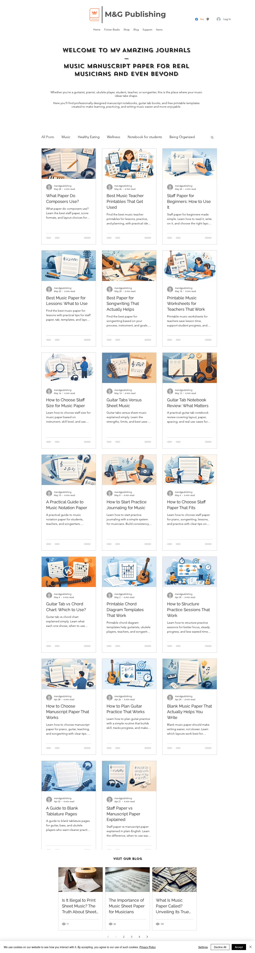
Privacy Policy (147, 947)
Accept (239, 947)
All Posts (47, 137)
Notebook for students (145, 137)
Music (66, 137)
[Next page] (147, 936)
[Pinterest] (208, 19)
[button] (212, 138)
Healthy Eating (88, 137)
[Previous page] (108, 936)
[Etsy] (202, 19)
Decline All (220, 947)
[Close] (250, 947)
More (174, 137)
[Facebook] (196, 19)
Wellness (113, 137)
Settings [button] (203, 947)
